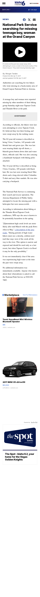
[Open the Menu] (4, 3)
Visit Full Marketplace (30, 295)
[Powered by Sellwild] (34, 422)
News (6, 19)
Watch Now (33, 3)
